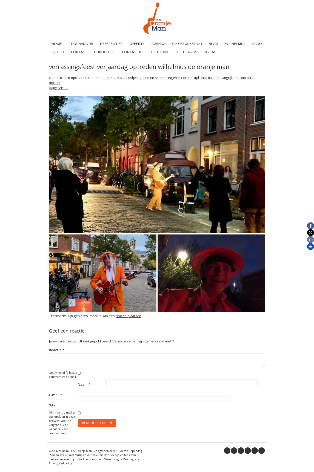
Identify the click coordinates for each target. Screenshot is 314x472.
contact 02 (132, 51)
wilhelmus (235, 43)
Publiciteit (104, 51)
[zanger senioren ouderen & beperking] (157, 34)
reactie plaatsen (128, 315)
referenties (111, 43)
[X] (310, 232)
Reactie (56, 349)
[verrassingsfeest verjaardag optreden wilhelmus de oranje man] (157, 310)
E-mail (55, 394)
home (56, 43)
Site (52, 405)
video (59, 51)
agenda (158, 43)
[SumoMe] (310, 246)
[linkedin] (240, 450)
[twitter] (234, 450)
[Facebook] (310, 225)
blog (213, 43)
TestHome (159, 51)
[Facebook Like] (310, 239)
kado (257, 43)
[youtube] (247, 450)
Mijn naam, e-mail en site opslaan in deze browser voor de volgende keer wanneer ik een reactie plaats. (62, 423)
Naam (84, 384)
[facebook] (227, 450)
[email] (261, 450)
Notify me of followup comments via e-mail (63, 375)
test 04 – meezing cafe (197, 51)
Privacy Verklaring (60, 463)
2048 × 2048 (111, 77)
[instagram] (254, 450)
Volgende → (58, 88)
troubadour (81, 43)
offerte (137, 43)
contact (79, 51)
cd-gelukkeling (187, 43)
